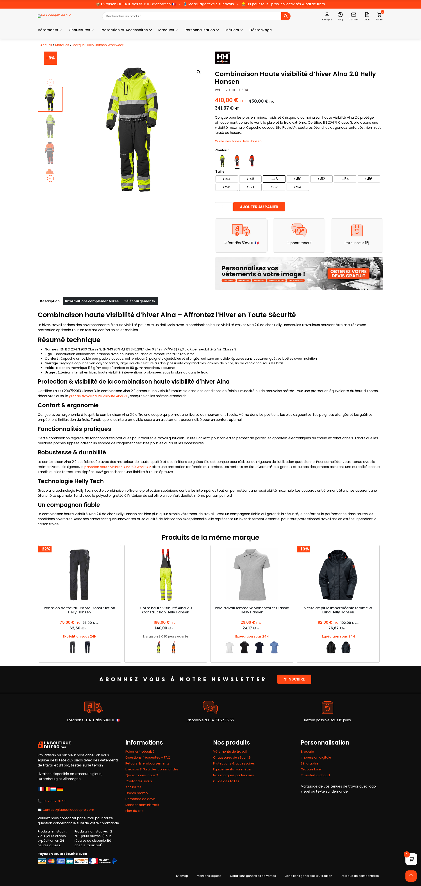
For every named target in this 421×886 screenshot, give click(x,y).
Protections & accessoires (234, 763)
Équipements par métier (232, 769)
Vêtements (48, 29)
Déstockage (261, 29)
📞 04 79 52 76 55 (52, 801)
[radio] (222, 161)
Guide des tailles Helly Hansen (238, 141)
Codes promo (136, 793)
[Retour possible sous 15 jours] (327, 707)
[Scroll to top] (411, 876)
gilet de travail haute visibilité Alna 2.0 (98, 396)
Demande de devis (140, 799)
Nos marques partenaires (233, 775)
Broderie (307, 751)
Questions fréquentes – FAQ (147, 757)
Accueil (46, 45)
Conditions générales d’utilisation (308, 876)
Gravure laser (311, 769)
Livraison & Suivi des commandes (151, 769)
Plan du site (134, 811)
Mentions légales (209, 876)
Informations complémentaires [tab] (92, 301)
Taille (220, 171)
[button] (199, 72)
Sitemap (182, 876)
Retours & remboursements (147, 763)
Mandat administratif (142, 805)
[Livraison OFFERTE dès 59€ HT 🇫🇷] (93, 707)
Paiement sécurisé (140, 751)
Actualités (133, 787)
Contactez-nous (138, 781)
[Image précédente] (50, 82)
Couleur (222, 150)
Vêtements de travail (230, 751)
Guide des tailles (226, 781)
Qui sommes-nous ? (141, 775)
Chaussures (79, 29)
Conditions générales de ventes (253, 876)
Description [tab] (50, 301)
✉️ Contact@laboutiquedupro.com (66, 809)
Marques (166, 29)
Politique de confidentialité (360, 876)
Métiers (232, 29)
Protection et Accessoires (124, 29)
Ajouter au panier (259, 206)
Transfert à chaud (315, 775)
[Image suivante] (50, 178)
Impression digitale (316, 757)
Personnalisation (200, 29)
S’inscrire (294, 679)
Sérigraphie (310, 763)
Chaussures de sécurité (232, 757)
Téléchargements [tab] (139, 301)
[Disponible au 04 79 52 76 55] (210, 707)
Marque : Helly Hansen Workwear (98, 45)
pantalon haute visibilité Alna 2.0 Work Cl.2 (117, 467)
